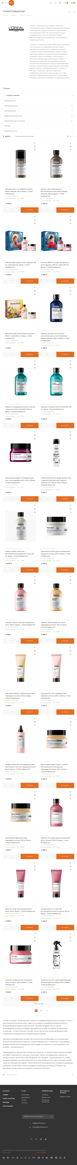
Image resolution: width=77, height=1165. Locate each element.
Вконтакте (31, 1139)
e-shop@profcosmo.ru (40, 1127)
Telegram (36, 1139)
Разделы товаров (13, 95)
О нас (23, 1091)
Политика (45, 1094)
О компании (25, 1094)
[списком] (70, 136)
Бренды (6, 1102)
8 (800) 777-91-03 (39, 1123)
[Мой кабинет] (60, 3)
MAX (41, 1139)
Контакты (24, 1102)
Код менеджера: (41, 1152)
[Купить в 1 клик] (34, 146)
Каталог (6, 1091)
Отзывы (23, 1100)
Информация (47, 1091)
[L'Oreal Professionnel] (16, 29)
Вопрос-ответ (46, 1097)
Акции (5, 1094)
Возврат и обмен (65, 1096)
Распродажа (8, 1106)
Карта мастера (9, 1098)
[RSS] (69, 12)
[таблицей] (73, 136)
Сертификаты (25, 1097)
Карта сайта (6, 1152)
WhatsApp (46, 1139)
